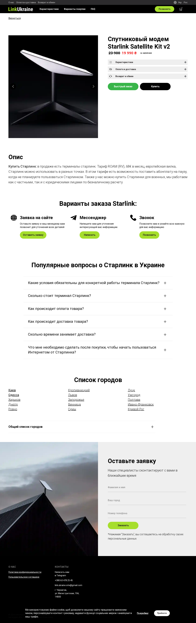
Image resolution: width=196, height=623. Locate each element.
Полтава (134, 399)
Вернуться (14, 18)
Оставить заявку (33, 234)
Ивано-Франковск (141, 404)
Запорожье (76, 399)
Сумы (72, 409)
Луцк (131, 390)
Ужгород (134, 395)
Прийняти (162, 613)
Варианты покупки (74, 9)
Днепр (13, 404)
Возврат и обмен (46, 2)
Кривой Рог (136, 409)
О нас (11, 2)
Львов (72, 395)
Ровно (12, 409)
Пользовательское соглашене (23, 577)
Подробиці (142, 613)
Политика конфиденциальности (24, 572)
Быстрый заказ (123, 86)
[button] (93, 86)
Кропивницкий (79, 390)
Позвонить (164, 9)
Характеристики (49, 9)
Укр (180, 2)
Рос (186, 2)
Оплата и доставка (26, 2)
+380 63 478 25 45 (64, 580)
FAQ (93, 9)
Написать (89, 234)
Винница (74, 404)
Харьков (14, 399)
